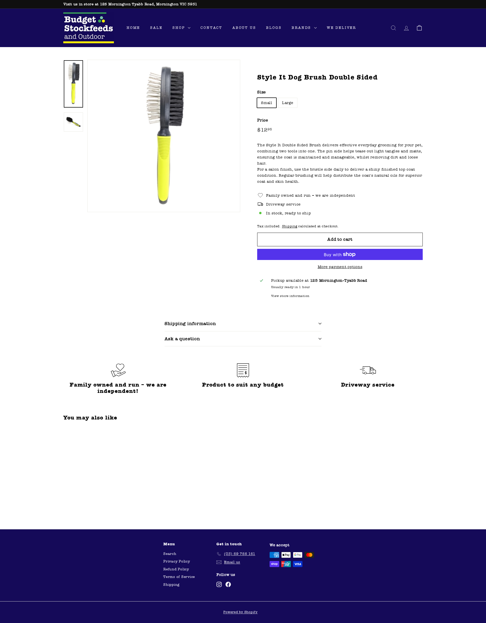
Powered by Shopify (240, 612)
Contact (211, 28)
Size (261, 92)
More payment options (340, 267)
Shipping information (190, 323)
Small (266, 103)
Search (169, 554)
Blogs (273, 28)
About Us (244, 28)
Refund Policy (176, 569)
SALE (156, 28)
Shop (179, 28)
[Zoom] (164, 136)
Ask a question (182, 338)
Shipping (289, 226)
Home (133, 28)
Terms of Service (179, 577)
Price (262, 120)
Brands (302, 28)
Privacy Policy (176, 561)
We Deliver (341, 28)
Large (287, 103)
